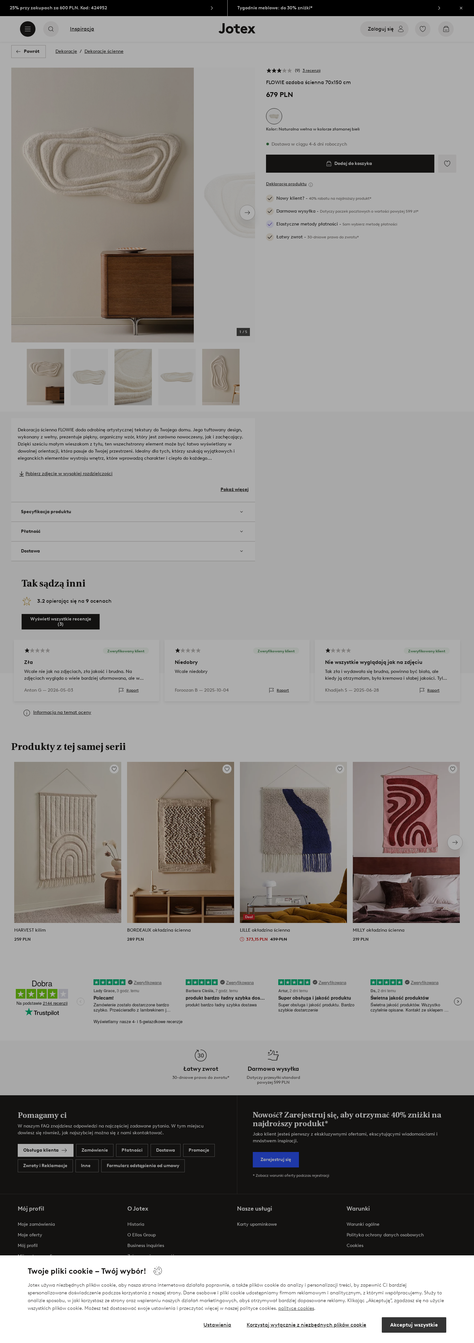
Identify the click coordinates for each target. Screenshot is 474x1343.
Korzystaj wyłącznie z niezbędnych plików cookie (306, 1325)
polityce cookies (296, 1308)
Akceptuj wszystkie (414, 1325)
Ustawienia (217, 1325)
